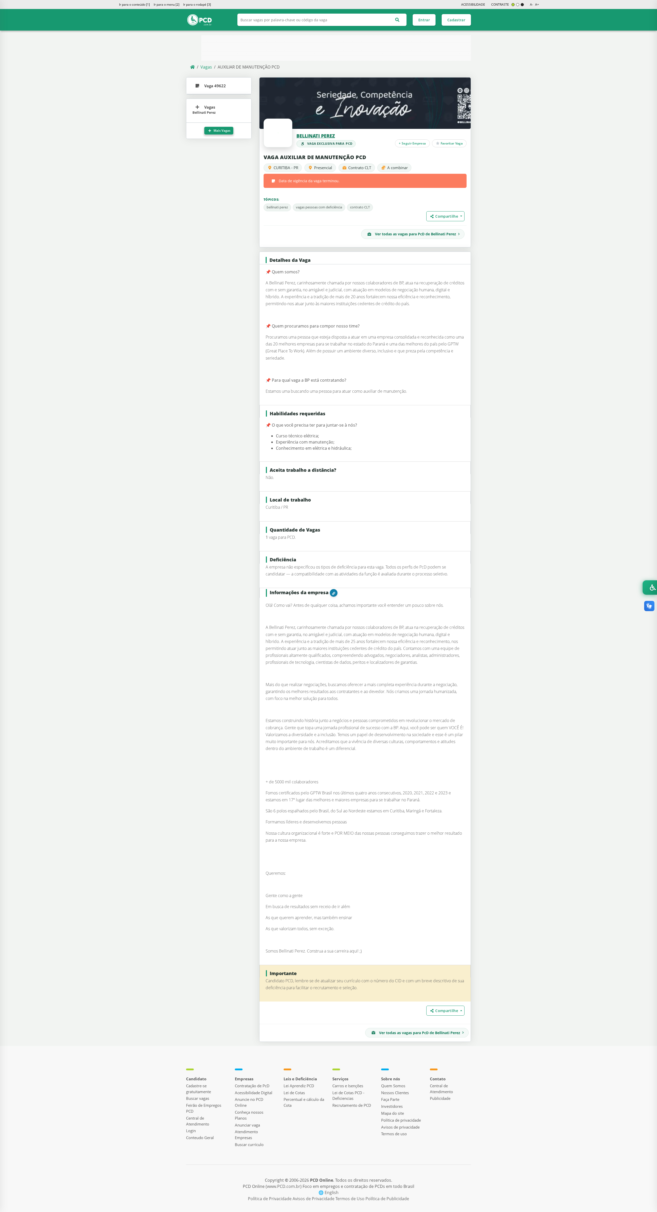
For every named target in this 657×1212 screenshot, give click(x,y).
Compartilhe (447, 216)
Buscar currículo (249, 1144)
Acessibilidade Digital (253, 1092)
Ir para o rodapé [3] (197, 4)
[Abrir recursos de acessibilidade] (650, 587)
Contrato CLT (359, 167)
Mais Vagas (222, 130)
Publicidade (440, 1098)
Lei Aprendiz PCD (299, 1085)
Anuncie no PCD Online (249, 1102)
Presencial (323, 167)
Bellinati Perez (315, 136)
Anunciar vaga (247, 1125)
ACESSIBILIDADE (473, 4)
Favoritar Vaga (451, 143)
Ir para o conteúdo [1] (134, 4)
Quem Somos (393, 1085)
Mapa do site (392, 1113)
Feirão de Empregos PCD (203, 1108)
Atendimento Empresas (246, 1134)
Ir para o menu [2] (166, 4)
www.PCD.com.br (283, 1186)
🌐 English (328, 1192)
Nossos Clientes (395, 1092)
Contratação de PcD (252, 1085)
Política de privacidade (401, 1120)
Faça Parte (390, 1099)
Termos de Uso (350, 1198)
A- (531, 4)
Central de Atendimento (197, 1121)
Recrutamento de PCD (351, 1105)
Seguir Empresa (412, 143)
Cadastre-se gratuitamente (198, 1088)
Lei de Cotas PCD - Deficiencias (348, 1095)
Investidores (392, 1106)
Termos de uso (394, 1133)
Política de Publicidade (387, 1198)
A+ (537, 4)
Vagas (206, 67)
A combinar (397, 167)
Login (191, 1130)
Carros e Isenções (347, 1085)
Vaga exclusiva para (330, 143)
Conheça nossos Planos (249, 1115)
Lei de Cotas (294, 1092)
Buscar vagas (197, 1098)
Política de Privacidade (270, 1198)
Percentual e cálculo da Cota (304, 1102)
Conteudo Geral (200, 1137)
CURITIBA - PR (286, 167)
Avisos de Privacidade (314, 1198)
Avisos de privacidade (400, 1127)
